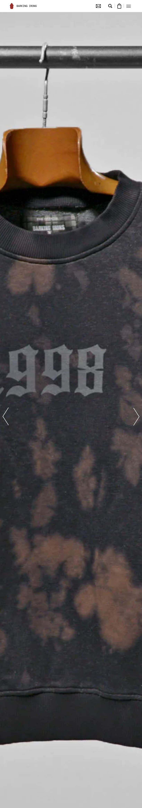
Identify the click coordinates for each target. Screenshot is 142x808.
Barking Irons (26, 6)
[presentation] (6, 416)
